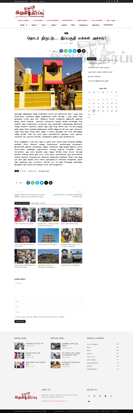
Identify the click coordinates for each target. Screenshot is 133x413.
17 (93, 107)
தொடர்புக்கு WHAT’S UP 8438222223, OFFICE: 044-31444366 (83, 411)
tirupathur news (32, 171)
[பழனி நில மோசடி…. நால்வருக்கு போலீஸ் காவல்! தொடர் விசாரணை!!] (48, 214)
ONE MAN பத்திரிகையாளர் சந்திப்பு (98, 81)
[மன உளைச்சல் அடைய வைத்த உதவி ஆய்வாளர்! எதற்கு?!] (55, 355)
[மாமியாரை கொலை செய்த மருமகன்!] (25, 214)
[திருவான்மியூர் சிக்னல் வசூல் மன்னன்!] (55, 346)
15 (116, 103)
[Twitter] (112, 1)
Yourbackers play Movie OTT (96, 63)
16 (89, 107)
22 (116, 107)
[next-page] (19, 271)
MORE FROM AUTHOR (38, 203)
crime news (23, 171)
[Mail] (100, 396)
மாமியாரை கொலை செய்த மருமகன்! (24, 223)
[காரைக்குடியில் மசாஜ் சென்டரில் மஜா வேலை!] (55, 364)
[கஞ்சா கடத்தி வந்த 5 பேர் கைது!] (71, 214)
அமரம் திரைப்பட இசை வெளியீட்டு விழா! (100, 72)
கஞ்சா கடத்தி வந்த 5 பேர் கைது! (69, 223)
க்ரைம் (16, 29)
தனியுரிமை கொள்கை (105, 411)
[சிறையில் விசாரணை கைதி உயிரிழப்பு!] (71, 256)
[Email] (79, 51)
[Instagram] (109, 1)
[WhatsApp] (66, 51)
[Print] (84, 51)
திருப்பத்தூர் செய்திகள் (44, 171)
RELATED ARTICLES (22, 203)
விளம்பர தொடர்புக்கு (60, 411)
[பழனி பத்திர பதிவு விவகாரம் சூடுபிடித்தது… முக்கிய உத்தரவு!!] (48, 256)
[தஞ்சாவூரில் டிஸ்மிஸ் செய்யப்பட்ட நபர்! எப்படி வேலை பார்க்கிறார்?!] (71, 235)
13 (107, 103)
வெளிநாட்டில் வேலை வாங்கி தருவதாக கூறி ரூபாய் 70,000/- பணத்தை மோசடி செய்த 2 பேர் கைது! (30, 196)
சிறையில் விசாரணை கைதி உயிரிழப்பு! (70, 265)
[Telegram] (75, 51)
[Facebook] (106, 1)
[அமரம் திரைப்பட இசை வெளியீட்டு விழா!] (19, 364)
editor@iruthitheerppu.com (58, 401)
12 (103, 103)
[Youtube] (117, 1)
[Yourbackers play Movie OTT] (19, 346)
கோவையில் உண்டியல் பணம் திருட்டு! (47, 244)
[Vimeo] (115, 1)
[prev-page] (16, 271)
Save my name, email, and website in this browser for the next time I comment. (40, 317)
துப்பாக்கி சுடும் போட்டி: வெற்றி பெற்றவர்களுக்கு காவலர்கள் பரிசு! (67, 196)
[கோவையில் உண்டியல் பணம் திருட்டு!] (48, 235)
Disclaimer (115, 411)
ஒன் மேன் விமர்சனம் (94, 76)
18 (98, 107)
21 (111, 107)
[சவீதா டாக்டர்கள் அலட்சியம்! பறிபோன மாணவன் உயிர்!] (25, 235)
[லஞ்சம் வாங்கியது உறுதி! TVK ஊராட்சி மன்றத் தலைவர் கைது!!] (25, 256)
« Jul (88, 117)
